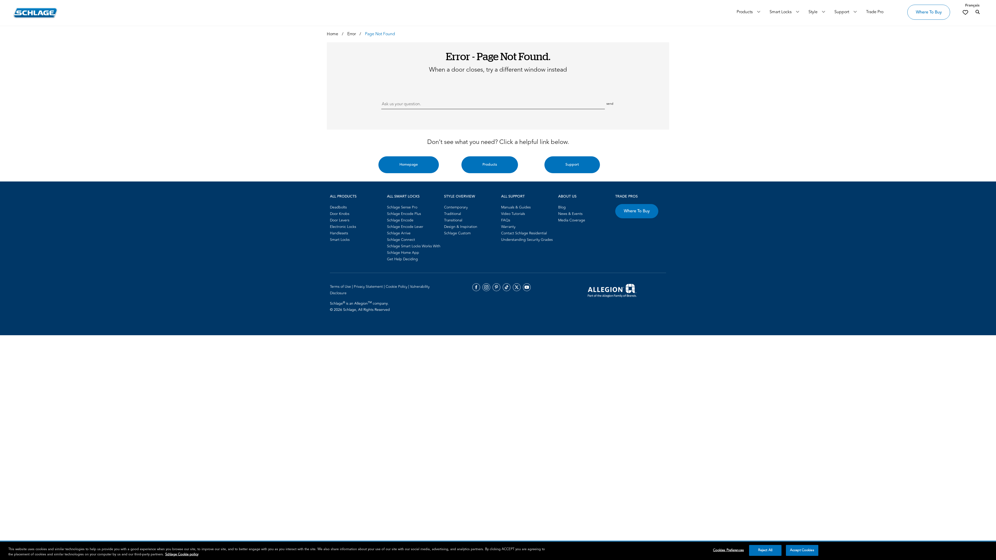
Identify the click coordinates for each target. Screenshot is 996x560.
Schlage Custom (457, 233)
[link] (965, 12)
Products (745, 12)
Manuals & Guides (516, 207)
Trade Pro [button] (874, 12)
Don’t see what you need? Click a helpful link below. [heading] (498, 142)
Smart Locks (781, 12)
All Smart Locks (403, 196)
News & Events (570, 213)
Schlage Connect (401, 239)
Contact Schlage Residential (524, 233)
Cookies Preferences (728, 550)
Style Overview (459, 196)
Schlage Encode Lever (405, 226)
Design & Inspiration (460, 226)
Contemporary (456, 207)
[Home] (35, 12)
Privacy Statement (369, 286)
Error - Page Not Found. (498, 56)
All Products (343, 196)
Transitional (453, 220)
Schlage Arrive (399, 233)
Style (813, 12)
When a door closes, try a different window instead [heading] (498, 70)
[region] (498, 551)
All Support (513, 196)
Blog (562, 207)
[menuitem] (357, 207)
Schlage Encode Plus (404, 213)
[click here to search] (977, 12)
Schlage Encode (400, 220)
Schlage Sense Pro (402, 207)
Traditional (452, 213)
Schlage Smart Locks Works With (413, 246)
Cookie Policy (397, 286)
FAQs (505, 220)
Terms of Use (341, 286)
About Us (567, 196)
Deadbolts (338, 207)
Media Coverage (571, 220)
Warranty (508, 226)
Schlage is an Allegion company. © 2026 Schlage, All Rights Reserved (360, 306)
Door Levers (339, 220)
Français (972, 5)
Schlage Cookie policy (181, 554)
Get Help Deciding (402, 259)
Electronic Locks (343, 226)
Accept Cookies (802, 550)
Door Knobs (339, 213)
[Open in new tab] (612, 290)
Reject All (765, 550)
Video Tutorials (513, 213)
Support (841, 12)
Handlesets (339, 233)
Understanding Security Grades (527, 239)
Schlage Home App (403, 252)
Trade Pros (626, 196)
